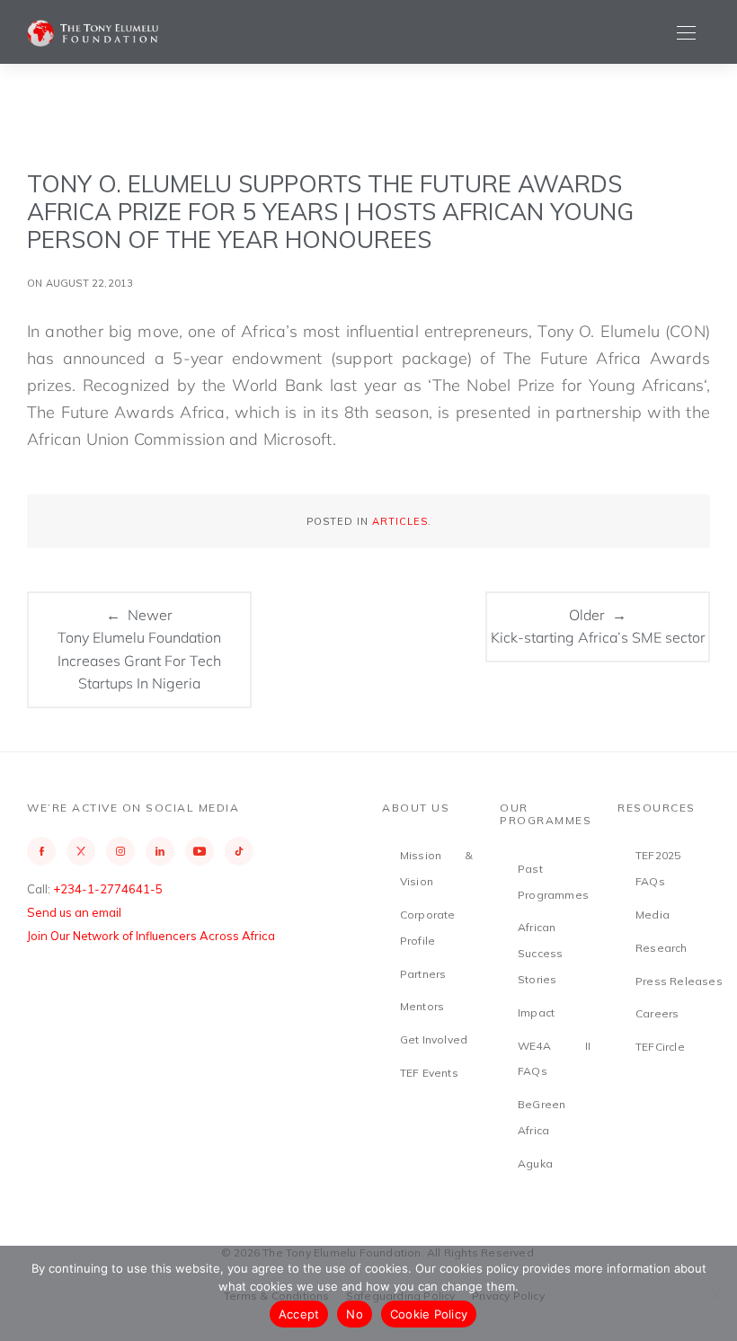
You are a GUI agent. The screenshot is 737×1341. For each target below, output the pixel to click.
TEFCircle (660, 1046)
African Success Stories (540, 953)
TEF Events (429, 1072)
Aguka (535, 1163)
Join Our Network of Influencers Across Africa (151, 935)
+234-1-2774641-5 (108, 889)
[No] (715, 1293)
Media (652, 914)
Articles (400, 521)
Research (661, 948)
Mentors (422, 1006)
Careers (657, 1013)
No (354, 1314)
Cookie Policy (428, 1314)
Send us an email (74, 912)
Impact (536, 1012)
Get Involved (433, 1039)
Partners (423, 974)
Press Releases (679, 981)
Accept (299, 1314)
